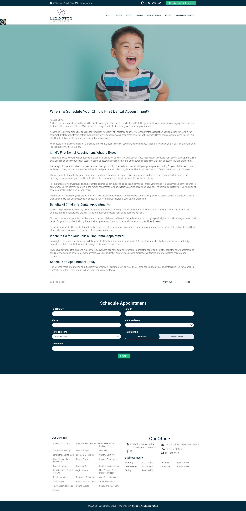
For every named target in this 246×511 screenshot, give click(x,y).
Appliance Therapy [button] (61, 443)
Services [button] (118, 15)
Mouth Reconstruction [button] (109, 466)
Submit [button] (124, 356)
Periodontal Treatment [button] (86, 481)
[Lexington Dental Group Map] (123, 407)
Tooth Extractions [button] (107, 481)
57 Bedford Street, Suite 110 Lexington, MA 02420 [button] (143, 446)
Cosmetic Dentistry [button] (61, 450)
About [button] (108, 15)
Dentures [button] (103, 450)
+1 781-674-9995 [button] (153, 3)
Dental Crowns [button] (82, 459)
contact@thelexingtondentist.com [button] (182, 444)
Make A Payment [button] (154, 15)
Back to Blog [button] (57, 282)
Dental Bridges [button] (82, 450)
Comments (57, 343)
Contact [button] (168, 15)
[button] (3, 22)
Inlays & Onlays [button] (60, 466)
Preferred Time (59, 331)
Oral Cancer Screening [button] (109, 477)
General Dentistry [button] (107, 454)
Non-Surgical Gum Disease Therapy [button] (107, 471)
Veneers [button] (56, 490)
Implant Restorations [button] (108, 459)
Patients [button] (139, 15)
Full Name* (58, 308)
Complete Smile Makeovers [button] (106, 444)
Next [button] (187, 282)
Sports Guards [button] (82, 485)
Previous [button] (168, 282)
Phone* (56, 320)
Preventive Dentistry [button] (85, 477)
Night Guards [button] (82, 470)
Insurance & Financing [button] (185, 15)
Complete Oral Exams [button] (86, 443)
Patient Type (131, 331)
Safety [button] (129, 15)
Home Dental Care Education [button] (61, 460)
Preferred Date (132, 320)
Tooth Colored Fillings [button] (63, 485)
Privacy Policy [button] (124, 505)
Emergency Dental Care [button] (63, 454)
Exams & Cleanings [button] (85, 454)
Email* (128, 308)
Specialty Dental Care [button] (109, 485)
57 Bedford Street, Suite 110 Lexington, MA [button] (72, 3)
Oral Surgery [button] (58, 481)
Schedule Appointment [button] (180, 3)
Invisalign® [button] (81, 466)
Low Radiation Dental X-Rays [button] (63, 471)
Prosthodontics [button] (60, 477)
